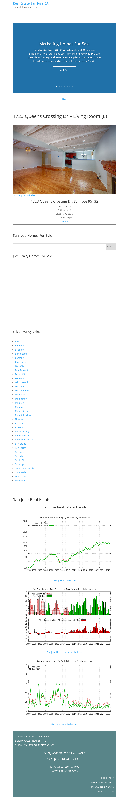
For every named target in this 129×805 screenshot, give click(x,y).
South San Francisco (25, 468)
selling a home (74, 49)
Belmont (19, 345)
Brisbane (20, 349)
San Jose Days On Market (64, 723)
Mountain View (23, 415)
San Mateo (20, 455)
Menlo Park (21, 398)
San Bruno (20, 443)
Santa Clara (21, 460)
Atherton (19, 341)
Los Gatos (20, 394)
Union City (20, 476)
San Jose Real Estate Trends (65, 507)
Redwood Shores (24, 439)
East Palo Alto (22, 370)
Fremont (19, 378)
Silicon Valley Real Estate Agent (34, 745)
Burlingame (21, 353)
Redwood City (22, 435)
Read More (64, 70)
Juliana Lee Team (45, 49)
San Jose (19, 451)
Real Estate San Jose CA (30, 3)
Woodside (20, 480)
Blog (64, 99)
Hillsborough (22, 382)
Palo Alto (19, 427)
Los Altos (19, 386)
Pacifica (19, 423)
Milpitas (19, 406)
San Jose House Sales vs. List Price (64, 652)
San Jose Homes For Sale (32, 235)
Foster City (20, 374)
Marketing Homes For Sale (64, 44)
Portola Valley (22, 431)
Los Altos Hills (22, 390)
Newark (19, 419)
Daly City (19, 366)
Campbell (20, 357)
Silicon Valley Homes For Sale (33, 736)
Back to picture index (24, 195)
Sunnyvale (20, 472)
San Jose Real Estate (32, 499)
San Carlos (20, 447)
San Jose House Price (65, 580)
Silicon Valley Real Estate (30, 740)
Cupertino (20, 361)
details (64, 221)
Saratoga (19, 464)
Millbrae (19, 402)
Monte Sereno (22, 411)
